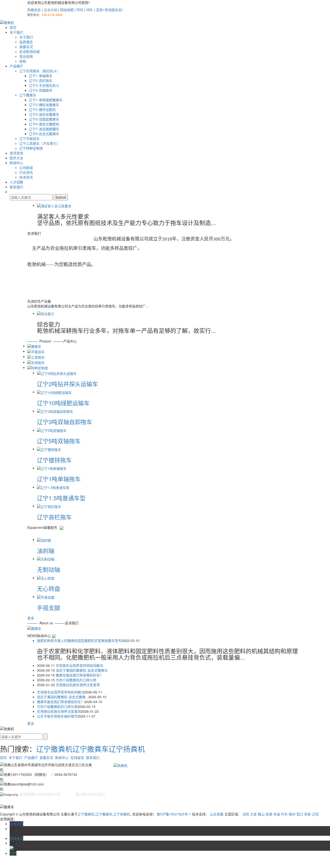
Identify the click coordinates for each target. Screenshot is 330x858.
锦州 (292, 814)
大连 (253, 814)
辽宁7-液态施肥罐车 (44, 128)
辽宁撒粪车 (27, 95)
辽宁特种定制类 (31, 148)
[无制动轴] (45, 558)
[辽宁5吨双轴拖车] (51, 430)
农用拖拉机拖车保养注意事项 (78, 684)
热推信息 (34, 9)
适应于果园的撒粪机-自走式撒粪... (62, 696)
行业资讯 (26, 172)
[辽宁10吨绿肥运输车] (54, 391)
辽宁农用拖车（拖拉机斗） (39, 70)
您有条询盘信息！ (110, 9)
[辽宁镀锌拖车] (49, 448)
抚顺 (268, 814)
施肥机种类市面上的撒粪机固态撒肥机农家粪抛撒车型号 (79, 640)
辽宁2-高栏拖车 (40, 80)
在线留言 (77, 757)
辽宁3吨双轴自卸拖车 (64, 421)
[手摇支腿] (45, 596)
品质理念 (26, 41)
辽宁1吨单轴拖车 (59, 478)
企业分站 (50, 9)
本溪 (276, 814)
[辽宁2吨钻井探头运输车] (57, 372)
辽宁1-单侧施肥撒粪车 (46, 99)
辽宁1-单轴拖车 (40, 75)
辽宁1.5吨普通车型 (61, 498)
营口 (299, 814)
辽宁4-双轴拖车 (40, 90)
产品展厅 (16, 66)
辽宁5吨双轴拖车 (59, 440)
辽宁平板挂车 (29, 138)
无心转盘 (48, 588)
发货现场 (16, 153)
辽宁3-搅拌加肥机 (42, 109)
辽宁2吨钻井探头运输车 (67, 383)
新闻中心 (16, 162)
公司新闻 (26, 167)
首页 (13, 27)
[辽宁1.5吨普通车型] (53, 487)
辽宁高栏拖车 (54, 517)
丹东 (284, 814)
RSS (80, 9)
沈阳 (245, 814)
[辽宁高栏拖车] (49, 505)
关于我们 (16, 32)
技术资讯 (26, 177)
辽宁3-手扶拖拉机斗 (44, 85)
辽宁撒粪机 (54, 748)
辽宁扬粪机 (127, 748)
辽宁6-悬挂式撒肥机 (44, 124)
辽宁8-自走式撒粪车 (44, 133)
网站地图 (67, 9)
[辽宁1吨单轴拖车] (51, 467)
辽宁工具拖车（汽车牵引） (39, 143)
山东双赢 (216, 814)
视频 (22, 61)
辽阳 (315, 814)
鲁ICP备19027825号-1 (174, 814)
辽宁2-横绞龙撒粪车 (44, 104)
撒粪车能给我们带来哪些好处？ (79, 675)
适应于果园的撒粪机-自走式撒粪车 (82, 670)
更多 (30, 618)
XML (89, 9)
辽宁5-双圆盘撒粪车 (44, 119)
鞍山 (261, 814)
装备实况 (26, 46)
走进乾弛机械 (29, 51)
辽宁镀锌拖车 (54, 460)
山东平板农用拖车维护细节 (57, 716)
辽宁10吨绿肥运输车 (63, 403)
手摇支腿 (48, 607)
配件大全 (16, 157)
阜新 (307, 814)
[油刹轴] (44, 539)
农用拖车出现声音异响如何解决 (79, 665)
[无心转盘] (45, 577)
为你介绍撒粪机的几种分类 (76, 679)
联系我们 (16, 186)
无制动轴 (48, 569)
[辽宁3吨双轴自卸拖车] (55, 410)
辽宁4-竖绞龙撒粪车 (44, 114)
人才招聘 (16, 182)
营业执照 (26, 56)
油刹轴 (45, 550)
